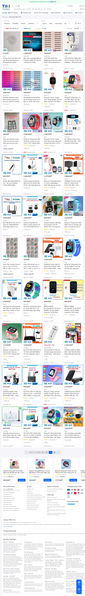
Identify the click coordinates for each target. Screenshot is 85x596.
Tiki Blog (29, 491)
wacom (78, 533)
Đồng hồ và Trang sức (51, 554)
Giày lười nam (27, 575)
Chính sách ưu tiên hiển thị (53, 504)
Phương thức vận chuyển (9, 498)
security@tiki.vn (15, 510)
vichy (18, 535)
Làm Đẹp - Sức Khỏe (9, 576)
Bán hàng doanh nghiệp (32, 507)
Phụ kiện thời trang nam (54, 550)
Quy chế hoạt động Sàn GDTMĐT (55, 489)
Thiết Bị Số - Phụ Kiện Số (73, 559)
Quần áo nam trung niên (33, 560)
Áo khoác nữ (35, 545)
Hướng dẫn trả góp (7, 504)
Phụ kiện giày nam (31, 578)
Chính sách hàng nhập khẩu (9, 506)
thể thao (49, 9)
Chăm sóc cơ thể (10, 580)
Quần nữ (34, 544)
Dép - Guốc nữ (34, 566)
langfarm (10, 535)
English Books (74, 592)
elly (45, 533)
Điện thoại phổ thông (11, 572)
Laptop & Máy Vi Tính (77, 552)
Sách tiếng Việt (69, 590)
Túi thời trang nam (29, 588)
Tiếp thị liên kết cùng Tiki (33, 505)
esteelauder (14, 533)
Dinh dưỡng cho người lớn (12, 549)
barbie (24, 533)
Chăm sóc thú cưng (49, 583)
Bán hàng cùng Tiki (51, 491)
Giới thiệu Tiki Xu (31, 503)
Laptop (58, 566)
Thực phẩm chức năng (11, 579)
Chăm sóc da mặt (7, 578)
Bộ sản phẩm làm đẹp (12, 586)
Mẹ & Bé (75, 549)
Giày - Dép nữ (28, 565)
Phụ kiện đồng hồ (52, 557)
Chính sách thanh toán (52, 502)
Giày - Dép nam (28, 573)
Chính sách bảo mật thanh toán (34, 495)
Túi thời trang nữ (29, 582)
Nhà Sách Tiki (70, 589)
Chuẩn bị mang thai (10, 552)
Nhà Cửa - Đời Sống (50, 569)
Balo (46, 544)
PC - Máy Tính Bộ (51, 566)
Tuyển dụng (30, 493)
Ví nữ (39, 584)
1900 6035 (9, 526)
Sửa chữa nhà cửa (52, 572)
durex (36, 533)
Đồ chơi (18, 544)
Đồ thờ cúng (50, 577)
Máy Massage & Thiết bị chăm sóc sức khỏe (12, 581)
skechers (52, 533)
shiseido (5, 535)
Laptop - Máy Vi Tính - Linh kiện (54, 560)
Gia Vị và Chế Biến (52, 586)
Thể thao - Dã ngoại (73, 546)
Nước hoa (8, 586)
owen (28, 533)
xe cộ (23, 9)
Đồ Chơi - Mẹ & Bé (8, 542)
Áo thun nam (27, 554)
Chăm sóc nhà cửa (12, 566)
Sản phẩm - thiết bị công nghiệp (75, 552)
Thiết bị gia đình (16, 592)
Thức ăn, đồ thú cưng (11, 564)
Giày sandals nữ (32, 568)
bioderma (41, 533)
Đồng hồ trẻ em (60, 557)
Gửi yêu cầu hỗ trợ (7, 494)
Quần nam (33, 554)
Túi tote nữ (33, 585)
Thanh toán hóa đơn (71, 573)
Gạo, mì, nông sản (11, 560)
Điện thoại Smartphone (8, 570)
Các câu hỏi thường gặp (9, 492)
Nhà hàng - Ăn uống (74, 576)
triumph (60, 533)
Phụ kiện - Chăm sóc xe (71, 583)
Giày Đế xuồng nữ (33, 570)
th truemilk (19, 533)
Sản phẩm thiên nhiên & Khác (11, 582)
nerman (73, 533)
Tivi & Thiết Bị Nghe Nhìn (74, 554)
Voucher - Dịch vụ (71, 571)
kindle (69, 533)
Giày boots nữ (29, 569)
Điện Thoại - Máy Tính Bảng (11, 569)
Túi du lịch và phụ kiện (53, 544)
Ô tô (74, 584)
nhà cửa (40, 9)
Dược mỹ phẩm (16, 587)
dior (9, 533)
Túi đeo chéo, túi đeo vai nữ (30, 584)
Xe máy (70, 584)
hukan (14, 535)
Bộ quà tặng (52, 590)
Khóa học (78, 573)
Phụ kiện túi (39, 585)
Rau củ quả (8, 558)
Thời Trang (78, 544)
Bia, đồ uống (8, 562)
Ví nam (25, 590)
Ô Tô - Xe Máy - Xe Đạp (73, 581)
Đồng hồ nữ (53, 556)
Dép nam (31, 576)
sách (45, 9)
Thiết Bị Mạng (53, 564)
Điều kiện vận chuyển (32, 509)
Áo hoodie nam (30, 556)
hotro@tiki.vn (15, 508)
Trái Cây (5, 556)
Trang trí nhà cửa (49, 570)
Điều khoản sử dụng (31, 501)
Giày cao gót (27, 566)
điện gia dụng (17, 9)
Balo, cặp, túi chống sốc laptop (54, 544)
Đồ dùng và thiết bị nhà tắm (54, 574)
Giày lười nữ (36, 569)
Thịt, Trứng (10, 556)
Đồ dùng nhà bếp (7, 592)
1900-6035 (10, 489)
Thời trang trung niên (32, 549)
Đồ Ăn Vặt (50, 587)
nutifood (65, 533)
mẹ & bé (28, 9)
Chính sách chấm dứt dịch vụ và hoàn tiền (56, 510)
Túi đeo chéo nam (32, 590)
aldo (56, 533)
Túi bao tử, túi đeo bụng (37, 591)
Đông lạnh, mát (13, 559)
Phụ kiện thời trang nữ (50, 550)
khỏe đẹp (34, 9)
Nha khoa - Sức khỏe (75, 577)
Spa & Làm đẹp (76, 574)
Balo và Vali (48, 542)
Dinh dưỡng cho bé (10, 548)
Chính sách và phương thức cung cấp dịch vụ (56, 507)
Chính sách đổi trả (7, 502)
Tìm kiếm (70, 6)
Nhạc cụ (56, 577)
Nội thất (52, 573)
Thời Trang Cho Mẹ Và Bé (9, 544)
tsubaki (24, 535)
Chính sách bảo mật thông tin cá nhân (36, 497)
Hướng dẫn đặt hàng (8, 496)
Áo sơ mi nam (33, 555)
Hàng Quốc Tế (70, 542)
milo (48, 533)
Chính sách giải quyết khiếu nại (34, 499)
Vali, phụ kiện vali (60, 545)
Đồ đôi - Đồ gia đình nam (35, 558)
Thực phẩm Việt (16, 558)
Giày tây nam (34, 575)
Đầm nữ (29, 544)
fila (21, 535)
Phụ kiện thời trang (50, 548)
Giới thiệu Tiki (30, 489)
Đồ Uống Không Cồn (54, 588)
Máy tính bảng (9, 573)
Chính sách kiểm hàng (8, 500)
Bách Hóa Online (50, 581)
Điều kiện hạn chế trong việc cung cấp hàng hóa (56, 500)
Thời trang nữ (28, 542)
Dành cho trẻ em (10, 563)
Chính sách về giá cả (52, 497)
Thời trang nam (28, 552)
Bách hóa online (73, 550)
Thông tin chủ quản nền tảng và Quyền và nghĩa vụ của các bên (56, 514)
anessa (82, 533)
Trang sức (47, 556)
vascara (5, 533)
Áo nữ (25, 544)
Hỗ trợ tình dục (15, 586)
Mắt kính (58, 550)
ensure (32, 533)
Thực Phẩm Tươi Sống (9, 555)
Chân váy (34, 546)
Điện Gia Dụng (7, 590)
